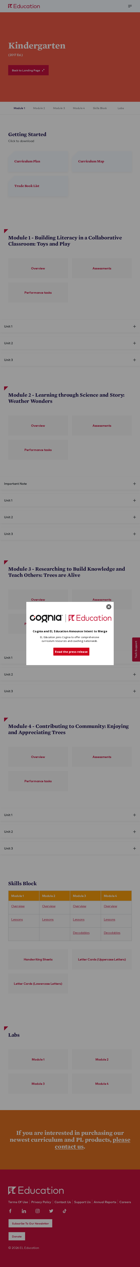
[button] (70, 631)
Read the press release (71, 651)
